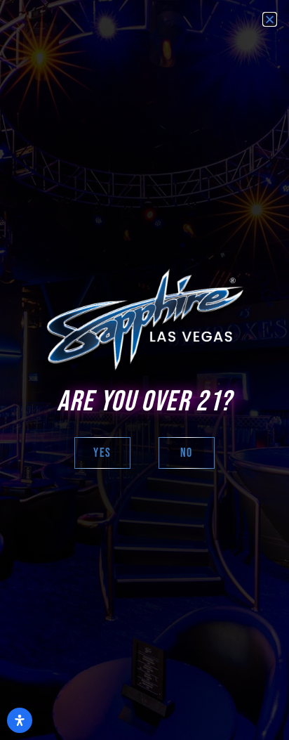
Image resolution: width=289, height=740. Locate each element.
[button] (269, 19)
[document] (144, 370)
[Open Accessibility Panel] (19, 720)
